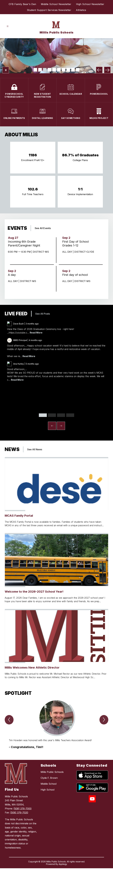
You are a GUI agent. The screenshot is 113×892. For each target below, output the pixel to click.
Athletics (81, 10)
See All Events (43, 228)
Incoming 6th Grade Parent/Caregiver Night (25, 243)
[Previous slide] (52, 426)
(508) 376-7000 (22, 808)
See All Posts (42, 313)
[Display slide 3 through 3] (61, 415)
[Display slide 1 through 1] (43, 415)
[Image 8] (68, 70)
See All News (34, 449)
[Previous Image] (99, 70)
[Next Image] (107, 70)
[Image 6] (59, 70)
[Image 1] (35, 70)
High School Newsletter (90, 4)
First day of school (76, 275)
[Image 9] (73, 70)
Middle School (48, 783)
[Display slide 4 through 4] (70, 415)
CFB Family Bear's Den (22, 4)
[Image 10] (77, 70)
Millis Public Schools (52, 771)
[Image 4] (49, 70)
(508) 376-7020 (19, 812)
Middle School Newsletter (56, 4)
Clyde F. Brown (49, 777)
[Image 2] (40, 70)
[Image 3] (44, 70)
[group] (56, 724)
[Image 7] (63, 70)
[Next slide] (61, 426)
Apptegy (63, 864)
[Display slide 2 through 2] (52, 415)
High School (47, 789)
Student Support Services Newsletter (49, 10)
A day (13, 275)
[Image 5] (54, 70)
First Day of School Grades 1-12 (75, 243)
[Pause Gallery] (5, 70)
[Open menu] (7, 26)
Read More (36, 332)
